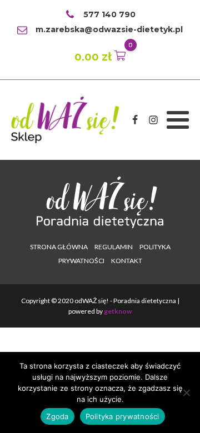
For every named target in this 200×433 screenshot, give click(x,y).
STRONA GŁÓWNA (59, 247)
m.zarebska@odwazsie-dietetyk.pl (109, 29)
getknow (118, 311)
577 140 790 (109, 14)
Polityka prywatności (122, 416)
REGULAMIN (113, 247)
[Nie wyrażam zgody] (186, 392)
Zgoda (57, 416)
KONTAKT (126, 260)
